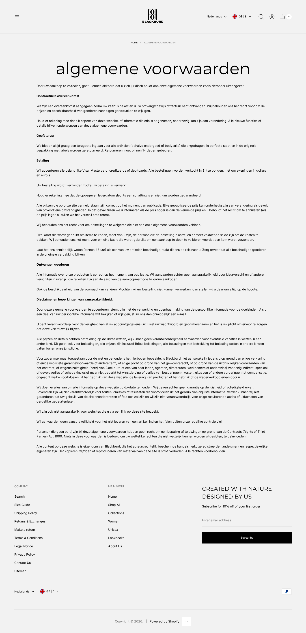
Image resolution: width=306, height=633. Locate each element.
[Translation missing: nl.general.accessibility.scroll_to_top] (186, 621)
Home (134, 42)
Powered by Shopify (164, 621)
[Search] (261, 17)
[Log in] (272, 17)
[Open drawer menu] (17, 17)
